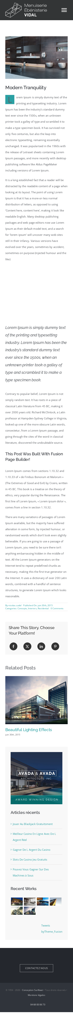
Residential (43, 608)
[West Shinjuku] (17, 910)
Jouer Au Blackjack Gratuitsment (33, 824)
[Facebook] (13, 646)
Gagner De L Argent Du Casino (31, 849)
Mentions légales (36, 995)
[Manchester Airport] (30, 910)
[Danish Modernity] (55, 901)
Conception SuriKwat (32, 990)
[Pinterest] (55, 646)
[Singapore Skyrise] (30, 901)
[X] (27, 646)
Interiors (32, 608)
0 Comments (57, 608)
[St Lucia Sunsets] (42, 901)
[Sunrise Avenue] (17, 901)
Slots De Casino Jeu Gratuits (30, 859)
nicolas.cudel (14, 605)
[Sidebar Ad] (36, 753)
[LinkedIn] (41, 646)
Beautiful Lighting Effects (28, 729)
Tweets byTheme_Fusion (51, 928)
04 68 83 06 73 (37, 1004)
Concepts (22, 608)
